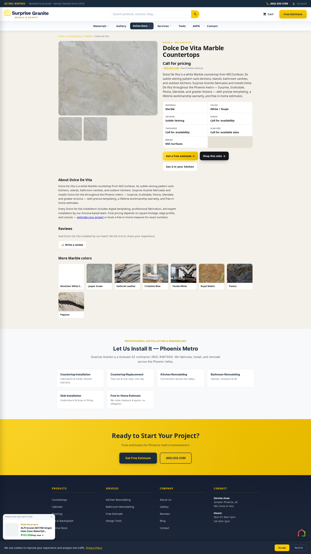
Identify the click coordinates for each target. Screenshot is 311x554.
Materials (99, 26)
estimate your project (90, 217)
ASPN (196, 26)
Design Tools (114, 520)
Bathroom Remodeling (120, 506)
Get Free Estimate (138, 458)
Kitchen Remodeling (118, 499)
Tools (182, 26)
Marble (88, 36)
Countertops (75, 36)
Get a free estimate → (180, 156)
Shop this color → (214, 156)
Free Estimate (293, 14)
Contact (212, 26)
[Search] (195, 14)
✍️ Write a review (72, 244)
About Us (165, 499)
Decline (299, 547)
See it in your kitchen (180, 166)
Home (61, 36)
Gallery (121, 26)
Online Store (140, 26)
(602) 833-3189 (279, 3)
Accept (282, 547)
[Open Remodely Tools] (302, 533)
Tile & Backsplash (62, 520)
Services (163, 26)
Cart (271, 14)
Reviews (165, 513)
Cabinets (57, 506)
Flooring (57, 513)
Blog (163, 520)
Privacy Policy (94, 547)
